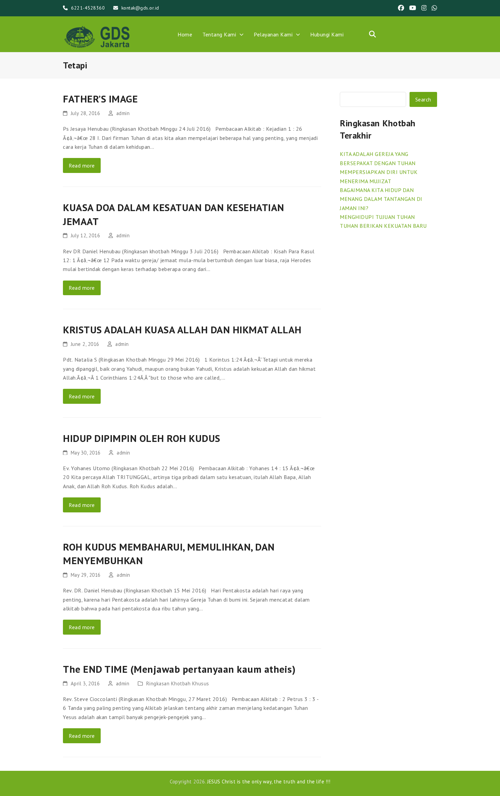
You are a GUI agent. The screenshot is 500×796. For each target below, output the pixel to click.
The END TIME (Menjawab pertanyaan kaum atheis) (179, 669)
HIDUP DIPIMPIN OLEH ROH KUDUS (141, 438)
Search (423, 99)
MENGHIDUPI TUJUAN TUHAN (377, 216)
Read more (82, 165)
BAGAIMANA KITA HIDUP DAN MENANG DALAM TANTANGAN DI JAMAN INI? (381, 199)
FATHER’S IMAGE (100, 98)
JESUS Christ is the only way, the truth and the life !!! (268, 781)
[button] (372, 34)
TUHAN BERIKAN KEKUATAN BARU (383, 225)
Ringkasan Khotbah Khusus (177, 683)
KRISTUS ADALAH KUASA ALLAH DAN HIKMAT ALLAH (182, 329)
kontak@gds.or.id (140, 8)
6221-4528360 (88, 8)
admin (123, 113)
